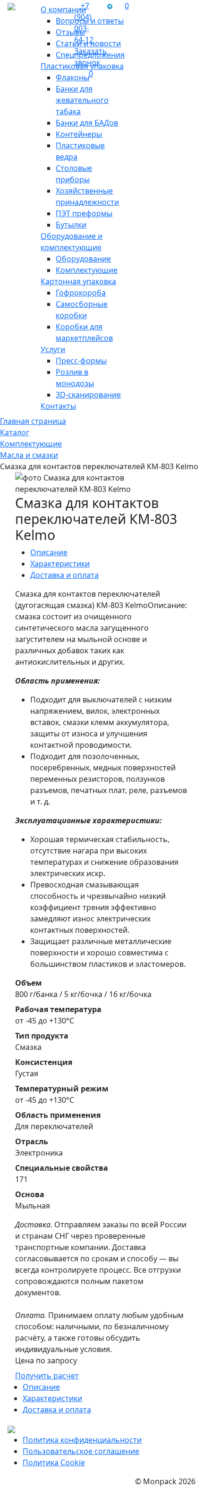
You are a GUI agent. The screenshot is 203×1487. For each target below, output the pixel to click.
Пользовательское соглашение (81, 1451)
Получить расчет (47, 1375)
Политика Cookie (54, 1462)
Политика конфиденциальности (82, 1440)
